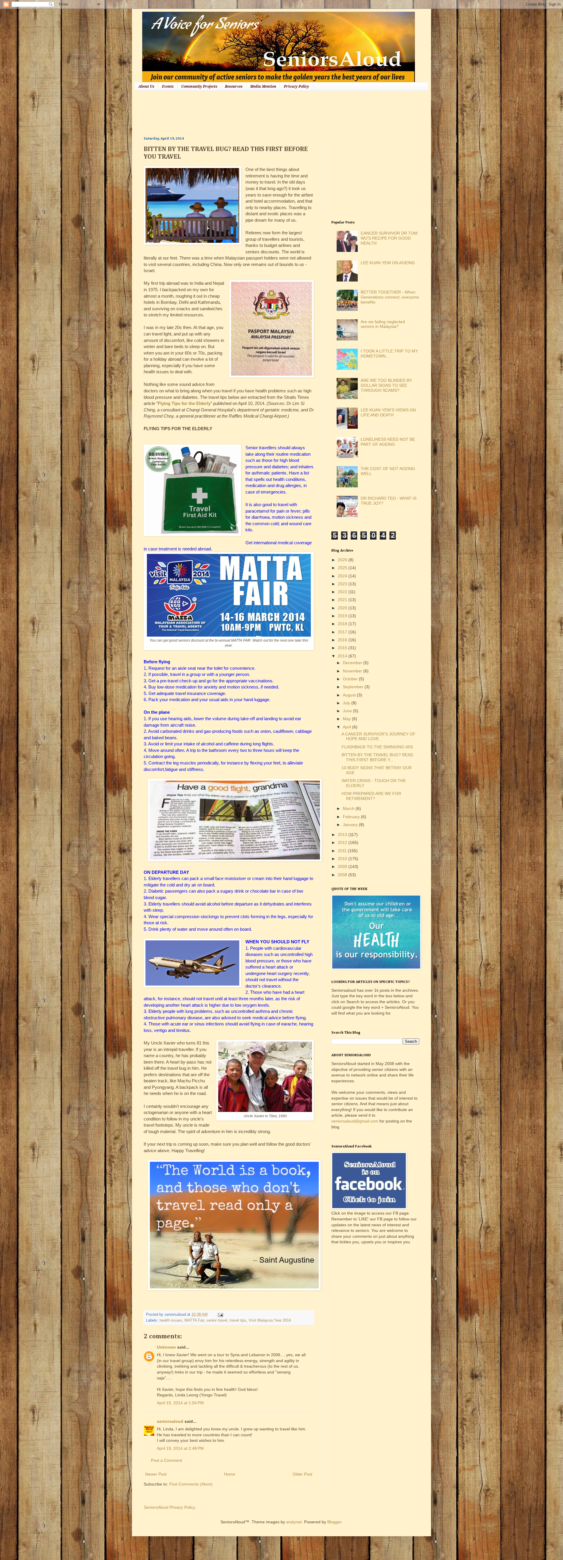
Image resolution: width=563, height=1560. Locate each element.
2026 (343, 559)
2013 (343, 834)
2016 (343, 639)
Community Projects (199, 86)
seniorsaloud (170, 1421)
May (347, 718)
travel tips (238, 1320)
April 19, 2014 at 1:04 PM (180, 1402)
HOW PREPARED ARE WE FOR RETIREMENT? (371, 796)
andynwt (294, 1522)
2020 (343, 608)
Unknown (166, 1347)
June (348, 710)
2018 (343, 623)
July (347, 703)
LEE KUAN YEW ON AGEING (388, 262)
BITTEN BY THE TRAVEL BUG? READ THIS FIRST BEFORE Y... (377, 757)
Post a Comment (166, 1460)
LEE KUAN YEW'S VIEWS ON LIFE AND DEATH (388, 412)
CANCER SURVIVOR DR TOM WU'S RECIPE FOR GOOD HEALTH (389, 238)
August (350, 695)
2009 (343, 866)
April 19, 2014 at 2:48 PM (180, 1448)
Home (229, 1474)
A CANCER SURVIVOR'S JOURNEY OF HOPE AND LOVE (379, 736)
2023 (343, 583)
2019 (343, 615)
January (351, 824)
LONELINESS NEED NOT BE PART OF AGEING (388, 442)
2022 (343, 591)
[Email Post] (219, 1315)
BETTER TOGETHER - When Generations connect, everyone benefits (390, 297)
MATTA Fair (194, 1320)
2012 (343, 842)
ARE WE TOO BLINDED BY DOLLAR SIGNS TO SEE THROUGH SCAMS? (386, 385)
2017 (343, 632)
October (351, 678)
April (347, 727)
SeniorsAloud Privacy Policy (169, 1507)
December (353, 662)
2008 (343, 874)
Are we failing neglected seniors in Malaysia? (383, 324)
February (352, 816)
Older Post (302, 1474)
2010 (343, 858)
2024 (343, 576)
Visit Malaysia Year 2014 (270, 1320)
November (353, 671)
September (353, 686)
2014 (343, 656)
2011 (343, 850)
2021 (343, 599)
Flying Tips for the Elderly (184, 403)
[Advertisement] (250, 113)
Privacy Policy (296, 86)
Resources (234, 86)
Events (168, 86)
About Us (146, 86)
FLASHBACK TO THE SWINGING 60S (377, 747)
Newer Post (156, 1474)
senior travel (216, 1320)
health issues (171, 1320)
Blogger (334, 1522)
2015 (343, 647)
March (349, 808)
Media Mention (263, 86)
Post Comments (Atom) (191, 1484)
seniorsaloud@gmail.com (354, 1121)
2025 (343, 567)
